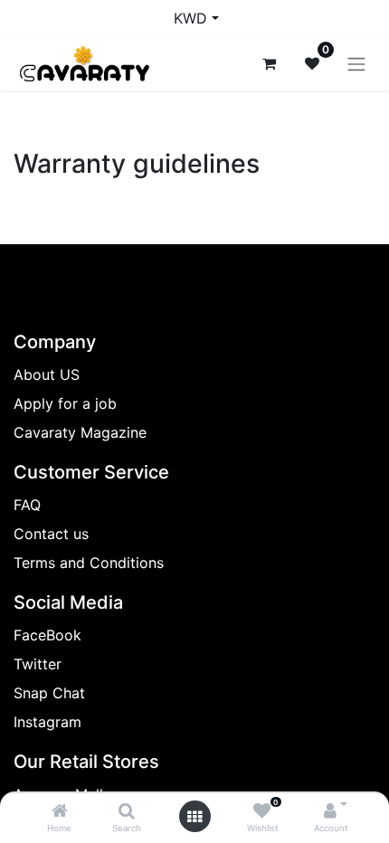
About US (47, 374)
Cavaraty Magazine (80, 432)
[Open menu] (194, 817)
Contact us (51, 534)
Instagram (47, 722)
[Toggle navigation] (356, 63)
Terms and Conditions (89, 563)
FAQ (27, 505)
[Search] (127, 811)
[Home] (60, 811)
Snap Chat (49, 693)
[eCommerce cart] (269, 63)
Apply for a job (65, 403)
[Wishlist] (261, 811)
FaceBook (47, 635)
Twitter (38, 664)
